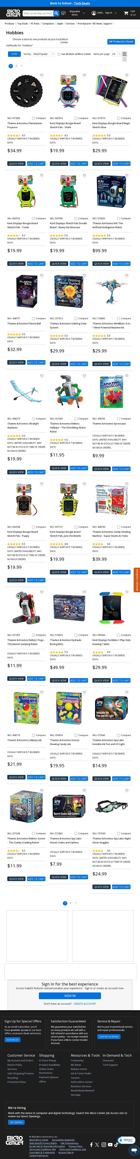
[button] (126, 1140)
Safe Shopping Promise (20, 1073)
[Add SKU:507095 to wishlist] (84, 175)
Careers (75, 1077)
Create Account (84, 1003)
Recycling (12, 1077)
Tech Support (110, 1064)
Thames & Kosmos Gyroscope (109, 423)
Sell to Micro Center (82, 1082)
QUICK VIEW (16, 163)
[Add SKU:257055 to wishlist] (42, 592)
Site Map (76, 1094)
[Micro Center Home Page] (13, 11)
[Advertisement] (37, 935)
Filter (14, 54)
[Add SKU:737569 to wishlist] (127, 790)
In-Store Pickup (47, 1060)
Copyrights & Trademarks (42, 1152)
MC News (97, 23)
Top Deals (22, 23)
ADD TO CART (36, 163)
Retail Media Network (82, 1090)
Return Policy (14, 1064)
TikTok (115, 1144)
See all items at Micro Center (76, 54)
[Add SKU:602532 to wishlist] (42, 175)
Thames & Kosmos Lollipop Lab (24, 740)
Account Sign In (66, 1152)
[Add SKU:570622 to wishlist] (127, 175)
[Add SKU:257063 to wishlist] (84, 375)
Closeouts (108, 1060)
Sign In (69, 996)
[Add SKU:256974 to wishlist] (84, 692)
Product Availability (49, 1064)
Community (77, 1060)
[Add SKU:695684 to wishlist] (127, 592)
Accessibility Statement (63, 1139)
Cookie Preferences (38, 1155)
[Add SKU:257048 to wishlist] (42, 790)
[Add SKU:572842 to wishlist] (127, 692)
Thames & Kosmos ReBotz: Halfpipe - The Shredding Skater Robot (68, 427)
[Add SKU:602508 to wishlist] (42, 484)
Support (107, 23)
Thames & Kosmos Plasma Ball (24, 323)
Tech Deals (82, 3)
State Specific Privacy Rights (43, 1143)
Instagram (104, 1144)
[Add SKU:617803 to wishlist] (42, 75)
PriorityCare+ (85, 23)
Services (70, 23)
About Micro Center (38, 1139)
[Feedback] (136, 579)
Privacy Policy (75, 1146)
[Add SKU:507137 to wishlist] (84, 484)
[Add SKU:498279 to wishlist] (42, 375)
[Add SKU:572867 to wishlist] (84, 790)
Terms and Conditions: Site (42, 1149)
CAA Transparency (70, 1143)
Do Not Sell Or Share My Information (47, 1146)
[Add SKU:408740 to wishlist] (127, 484)
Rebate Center (79, 1069)
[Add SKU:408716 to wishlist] (42, 692)
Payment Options (49, 1077)
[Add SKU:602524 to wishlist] (84, 75)
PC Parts (35, 23)
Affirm (42, 1081)
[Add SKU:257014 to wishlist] (84, 275)
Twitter (97, 1144)
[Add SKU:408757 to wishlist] (42, 275)
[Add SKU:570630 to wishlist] (84, 592)
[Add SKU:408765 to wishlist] (127, 375)
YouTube (110, 1144)
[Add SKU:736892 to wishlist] (127, 275)
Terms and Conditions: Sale (72, 1149)
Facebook (91, 1144)
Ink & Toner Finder (81, 1073)
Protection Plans (16, 1082)
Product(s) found (121, 41)
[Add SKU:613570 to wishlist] (127, 75)
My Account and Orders (20, 1060)
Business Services (81, 1086)
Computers (48, 23)
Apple (60, 23)
